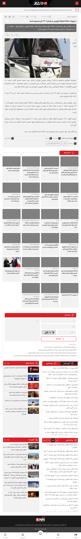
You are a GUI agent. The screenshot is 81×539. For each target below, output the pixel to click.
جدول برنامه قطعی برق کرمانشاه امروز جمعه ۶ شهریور (60, 459)
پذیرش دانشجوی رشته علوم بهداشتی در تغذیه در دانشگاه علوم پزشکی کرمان (50, 197)
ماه (49, 440)
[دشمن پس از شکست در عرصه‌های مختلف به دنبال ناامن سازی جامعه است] (12, 188)
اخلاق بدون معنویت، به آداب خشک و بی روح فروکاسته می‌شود (50, 246)
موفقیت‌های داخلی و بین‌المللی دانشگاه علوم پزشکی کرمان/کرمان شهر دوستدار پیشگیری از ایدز (30, 301)
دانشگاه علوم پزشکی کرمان (53, 143)
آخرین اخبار (67, 363)
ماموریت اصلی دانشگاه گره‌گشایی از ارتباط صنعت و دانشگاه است (11, 224)
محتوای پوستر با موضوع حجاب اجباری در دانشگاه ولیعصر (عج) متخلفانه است (31, 275)
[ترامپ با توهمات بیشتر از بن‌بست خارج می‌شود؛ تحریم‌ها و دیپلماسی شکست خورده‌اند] (33, 411)
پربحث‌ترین (49, 363)
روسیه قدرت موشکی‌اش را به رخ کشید (15, 400)
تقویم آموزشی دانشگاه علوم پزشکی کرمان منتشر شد (12, 169)
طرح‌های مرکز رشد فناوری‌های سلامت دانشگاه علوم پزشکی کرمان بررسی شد (50, 299)
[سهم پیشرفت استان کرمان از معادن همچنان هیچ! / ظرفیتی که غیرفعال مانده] (50, 214)
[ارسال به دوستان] (13, 17)
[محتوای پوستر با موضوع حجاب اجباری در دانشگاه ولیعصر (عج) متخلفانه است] (31, 262)
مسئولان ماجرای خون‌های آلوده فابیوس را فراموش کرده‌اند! (12, 272)
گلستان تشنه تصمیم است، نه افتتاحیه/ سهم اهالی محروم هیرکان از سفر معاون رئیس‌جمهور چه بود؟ (14, 447)
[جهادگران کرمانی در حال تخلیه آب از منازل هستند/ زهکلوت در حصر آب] (31, 238)
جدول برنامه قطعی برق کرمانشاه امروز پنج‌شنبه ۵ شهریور (62, 446)
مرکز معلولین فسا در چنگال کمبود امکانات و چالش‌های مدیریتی (16, 465)
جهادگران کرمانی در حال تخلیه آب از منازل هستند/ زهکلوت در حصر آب (30, 248)
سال (45, 440)
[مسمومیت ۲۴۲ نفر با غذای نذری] (69, 288)
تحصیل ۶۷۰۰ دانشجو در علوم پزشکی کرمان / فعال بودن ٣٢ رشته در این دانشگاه (70, 199)
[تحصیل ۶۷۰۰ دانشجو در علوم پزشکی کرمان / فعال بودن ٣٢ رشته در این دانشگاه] (69, 188)
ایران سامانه (37, 529)
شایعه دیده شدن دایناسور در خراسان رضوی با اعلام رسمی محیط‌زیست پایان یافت (61, 464)
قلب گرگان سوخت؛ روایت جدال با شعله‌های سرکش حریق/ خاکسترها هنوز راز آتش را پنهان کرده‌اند (61, 470)
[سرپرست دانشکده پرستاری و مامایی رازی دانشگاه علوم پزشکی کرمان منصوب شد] (50, 161)
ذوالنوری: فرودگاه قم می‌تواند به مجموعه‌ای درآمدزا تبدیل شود (61, 413)
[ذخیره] (10, 17)
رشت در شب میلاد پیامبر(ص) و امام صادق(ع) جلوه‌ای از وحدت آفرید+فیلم (60, 406)
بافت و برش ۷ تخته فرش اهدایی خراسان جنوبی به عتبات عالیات (61, 487)
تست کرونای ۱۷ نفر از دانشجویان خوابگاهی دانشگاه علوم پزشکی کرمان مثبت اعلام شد (69, 249)
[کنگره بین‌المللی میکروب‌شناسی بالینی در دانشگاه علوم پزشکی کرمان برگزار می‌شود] (50, 262)
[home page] (40, 533)
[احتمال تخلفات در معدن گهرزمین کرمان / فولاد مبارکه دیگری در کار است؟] (69, 214)
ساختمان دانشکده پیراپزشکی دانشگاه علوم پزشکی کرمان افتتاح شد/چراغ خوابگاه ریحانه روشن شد (69, 172)
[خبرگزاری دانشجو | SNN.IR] (40, 3)
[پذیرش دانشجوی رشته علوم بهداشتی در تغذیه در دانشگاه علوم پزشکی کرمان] (50, 188)
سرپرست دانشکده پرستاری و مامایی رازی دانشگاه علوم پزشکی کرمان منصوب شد (50, 170)
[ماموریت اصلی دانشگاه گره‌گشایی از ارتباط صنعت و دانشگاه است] (12, 214)
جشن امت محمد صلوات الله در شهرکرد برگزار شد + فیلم (60, 401)
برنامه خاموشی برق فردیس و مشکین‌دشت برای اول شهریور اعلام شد (61, 500)
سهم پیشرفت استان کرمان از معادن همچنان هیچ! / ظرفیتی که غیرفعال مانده (50, 225)
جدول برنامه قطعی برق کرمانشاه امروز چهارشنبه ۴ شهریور (61, 480)
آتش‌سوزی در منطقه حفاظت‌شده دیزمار (65, 368)
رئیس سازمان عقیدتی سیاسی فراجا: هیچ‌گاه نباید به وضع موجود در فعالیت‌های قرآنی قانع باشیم (61, 433)
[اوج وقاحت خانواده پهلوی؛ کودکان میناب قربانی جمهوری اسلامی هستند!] (33, 386)
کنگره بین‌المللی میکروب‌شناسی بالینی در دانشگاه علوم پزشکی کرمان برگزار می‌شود (50, 273)
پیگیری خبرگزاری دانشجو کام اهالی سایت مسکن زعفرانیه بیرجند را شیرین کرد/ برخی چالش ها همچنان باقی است (14, 485)
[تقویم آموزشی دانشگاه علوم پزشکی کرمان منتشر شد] (12, 161)
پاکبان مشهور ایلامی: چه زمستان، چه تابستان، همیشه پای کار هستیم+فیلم (60, 392)
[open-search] (4, 3)
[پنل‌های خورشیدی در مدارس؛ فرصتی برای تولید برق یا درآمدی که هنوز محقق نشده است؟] (33, 456)
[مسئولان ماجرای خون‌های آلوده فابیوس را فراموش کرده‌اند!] (12, 262)
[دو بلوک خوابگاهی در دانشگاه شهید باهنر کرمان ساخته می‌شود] (31, 214)
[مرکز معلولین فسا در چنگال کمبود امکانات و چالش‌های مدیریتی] (33, 466)
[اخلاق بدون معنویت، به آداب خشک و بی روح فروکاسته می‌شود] (50, 238)
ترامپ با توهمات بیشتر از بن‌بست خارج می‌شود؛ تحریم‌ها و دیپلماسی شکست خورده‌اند (15, 411)
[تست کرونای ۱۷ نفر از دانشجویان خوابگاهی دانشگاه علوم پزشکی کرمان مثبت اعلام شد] (69, 238)
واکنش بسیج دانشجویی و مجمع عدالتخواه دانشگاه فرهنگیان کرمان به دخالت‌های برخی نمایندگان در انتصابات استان (30, 200)
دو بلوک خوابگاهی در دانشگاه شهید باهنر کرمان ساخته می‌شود (30, 224)
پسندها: (47, 138)
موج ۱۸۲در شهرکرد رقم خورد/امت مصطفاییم (63, 397)
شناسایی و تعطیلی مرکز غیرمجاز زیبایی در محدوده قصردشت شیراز (61, 386)
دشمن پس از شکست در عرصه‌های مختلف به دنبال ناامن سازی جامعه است (11, 199)
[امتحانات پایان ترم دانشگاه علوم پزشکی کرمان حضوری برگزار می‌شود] (12, 238)
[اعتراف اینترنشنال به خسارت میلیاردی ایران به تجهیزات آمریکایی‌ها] (33, 378)
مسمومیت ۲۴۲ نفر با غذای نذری (69, 295)
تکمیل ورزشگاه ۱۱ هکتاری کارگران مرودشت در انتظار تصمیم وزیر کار (61, 379)
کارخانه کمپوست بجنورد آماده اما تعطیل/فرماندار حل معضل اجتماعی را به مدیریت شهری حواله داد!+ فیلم (61, 493)
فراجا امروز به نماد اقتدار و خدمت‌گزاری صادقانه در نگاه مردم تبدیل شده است (60, 423)
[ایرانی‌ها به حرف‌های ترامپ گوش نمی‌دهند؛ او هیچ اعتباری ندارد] (33, 394)
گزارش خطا (55, 138)
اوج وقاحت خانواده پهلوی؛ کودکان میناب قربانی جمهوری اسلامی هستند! (15, 385)
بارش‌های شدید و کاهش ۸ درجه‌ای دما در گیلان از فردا (60, 428)
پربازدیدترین (23, 538)
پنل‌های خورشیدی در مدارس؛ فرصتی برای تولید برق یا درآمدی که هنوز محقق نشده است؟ (14, 457)
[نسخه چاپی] (6, 17)
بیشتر (6, 363)
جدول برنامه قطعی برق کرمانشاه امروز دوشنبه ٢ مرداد (60, 455)
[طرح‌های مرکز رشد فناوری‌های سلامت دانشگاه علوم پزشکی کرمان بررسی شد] (50, 288)
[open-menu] (76, 3)
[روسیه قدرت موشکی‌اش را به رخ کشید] (33, 402)
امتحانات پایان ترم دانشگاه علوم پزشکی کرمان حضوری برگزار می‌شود (11, 249)
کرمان (68, 17)
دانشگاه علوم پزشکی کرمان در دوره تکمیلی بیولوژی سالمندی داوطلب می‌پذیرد (69, 273)
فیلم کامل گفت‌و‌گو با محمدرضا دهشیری (15, 367)
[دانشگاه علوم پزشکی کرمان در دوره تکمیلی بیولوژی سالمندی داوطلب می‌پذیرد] (69, 262)
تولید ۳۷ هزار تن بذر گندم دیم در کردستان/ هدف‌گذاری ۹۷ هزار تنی (60, 506)
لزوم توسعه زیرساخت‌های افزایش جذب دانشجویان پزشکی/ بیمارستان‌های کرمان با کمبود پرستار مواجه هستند (30, 173)
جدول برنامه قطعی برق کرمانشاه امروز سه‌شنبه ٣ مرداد (60, 451)
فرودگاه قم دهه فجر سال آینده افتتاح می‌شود (63, 418)
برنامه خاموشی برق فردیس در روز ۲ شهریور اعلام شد (61, 475)
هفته (53, 440)
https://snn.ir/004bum (68, 138)
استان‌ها (74, 17)
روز (57, 440)
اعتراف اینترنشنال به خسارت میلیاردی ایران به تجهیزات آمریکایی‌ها (14, 377)
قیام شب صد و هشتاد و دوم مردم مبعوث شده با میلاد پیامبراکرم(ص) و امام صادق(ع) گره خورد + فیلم (47, 10)
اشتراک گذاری (8, 138)
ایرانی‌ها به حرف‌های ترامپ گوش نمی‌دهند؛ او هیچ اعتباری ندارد (17, 393)
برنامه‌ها (58, 538)
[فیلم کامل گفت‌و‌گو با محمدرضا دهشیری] (33, 369)
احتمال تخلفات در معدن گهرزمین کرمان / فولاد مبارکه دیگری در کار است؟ (69, 225)
